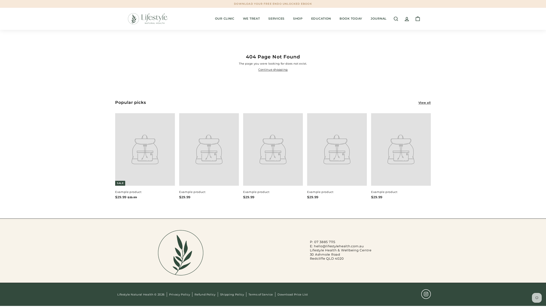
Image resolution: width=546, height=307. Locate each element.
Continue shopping (273, 69)
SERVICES (276, 18)
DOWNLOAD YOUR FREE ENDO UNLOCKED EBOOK (273, 3)
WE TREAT (251, 18)
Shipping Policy (232, 294)
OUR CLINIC (224, 18)
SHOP (298, 18)
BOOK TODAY (351, 18)
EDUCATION (321, 18)
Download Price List (292, 294)
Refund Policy (205, 294)
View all (424, 102)
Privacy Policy (179, 294)
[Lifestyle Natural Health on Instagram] (426, 294)
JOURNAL (378, 18)
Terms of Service (260, 294)
